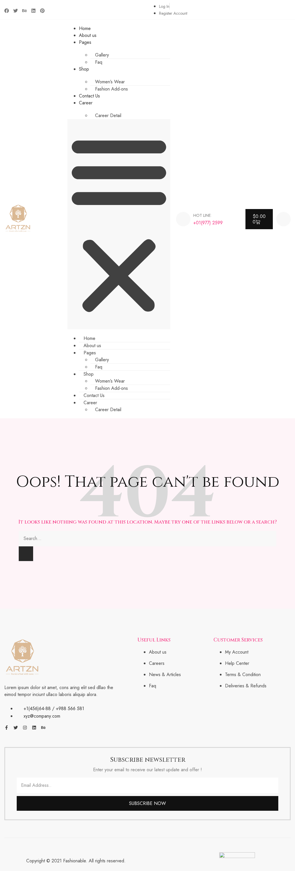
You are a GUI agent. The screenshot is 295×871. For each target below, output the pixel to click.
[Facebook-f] (6, 727)
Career (85, 102)
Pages (85, 42)
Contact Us (89, 96)
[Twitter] (15, 10)
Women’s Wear (110, 81)
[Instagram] (25, 727)
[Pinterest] (42, 10)
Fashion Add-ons (111, 89)
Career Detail (108, 115)
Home (85, 28)
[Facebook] (6, 10)
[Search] (26, 553)
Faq (98, 62)
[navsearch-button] (283, 219)
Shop (84, 69)
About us (88, 35)
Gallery (102, 55)
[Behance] (24, 10)
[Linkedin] (33, 10)
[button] (119, 224)
